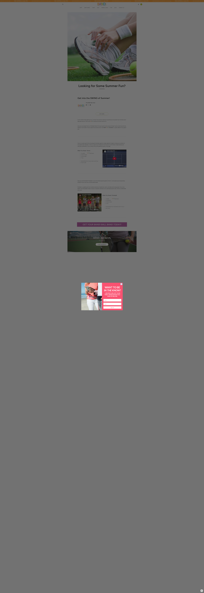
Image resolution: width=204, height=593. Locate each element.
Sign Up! (112, 307)
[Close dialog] (121, 284)
